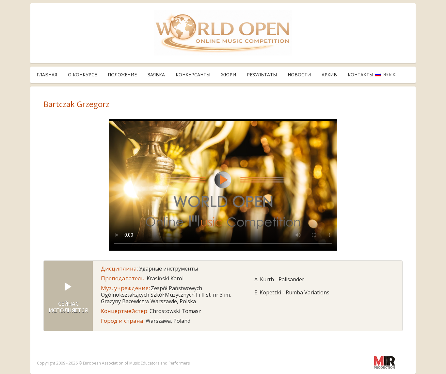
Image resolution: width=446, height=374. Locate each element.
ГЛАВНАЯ (47, 74)
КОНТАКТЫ (360, 74)
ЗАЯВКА (156, 74)
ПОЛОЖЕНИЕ (122, 74)
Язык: (390, 74)
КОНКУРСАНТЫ (193, 74)
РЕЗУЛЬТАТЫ (262, 74)
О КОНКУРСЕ (82, 74)
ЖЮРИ (228, 74)
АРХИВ (329, 74)
